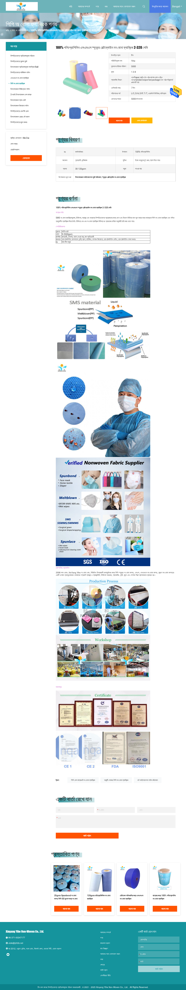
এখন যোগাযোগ (142, 120)
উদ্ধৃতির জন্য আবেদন (160, 6)
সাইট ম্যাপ (103, 969)
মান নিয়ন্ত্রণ (104, 948)
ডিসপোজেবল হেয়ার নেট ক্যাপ (19, 117)
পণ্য (97, 6)
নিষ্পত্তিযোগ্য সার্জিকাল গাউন (20, 72)
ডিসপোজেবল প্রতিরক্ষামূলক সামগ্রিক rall (24, 67)
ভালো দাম (119, 120)
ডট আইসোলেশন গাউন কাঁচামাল (147, 780)
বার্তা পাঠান (87, 835)
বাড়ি (70, 6)
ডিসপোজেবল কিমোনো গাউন (19, 105)
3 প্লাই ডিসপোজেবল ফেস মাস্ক (20, 94)
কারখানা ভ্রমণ (105, 942)
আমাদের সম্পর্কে (84, 6)
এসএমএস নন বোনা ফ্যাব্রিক (19, 78)
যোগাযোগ (26, 158)
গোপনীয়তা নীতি (105, 975)
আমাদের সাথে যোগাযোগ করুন (124, 6)
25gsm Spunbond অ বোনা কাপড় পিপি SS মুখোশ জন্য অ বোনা (65, 897)
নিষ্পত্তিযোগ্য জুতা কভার (18, 122)
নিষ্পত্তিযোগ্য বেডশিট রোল (19, 111)
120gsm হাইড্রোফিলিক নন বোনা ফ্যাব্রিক (98, 897)
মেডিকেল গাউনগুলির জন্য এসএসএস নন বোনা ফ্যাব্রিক (131, 897)
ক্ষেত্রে (102, 964)
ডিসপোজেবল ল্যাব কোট (18, 100)
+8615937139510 (28, 149)
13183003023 (25, 144)
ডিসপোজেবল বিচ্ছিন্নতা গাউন (20, 89)
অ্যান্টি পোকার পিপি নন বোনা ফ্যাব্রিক (116, 780)
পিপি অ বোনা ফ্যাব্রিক (20, 30)
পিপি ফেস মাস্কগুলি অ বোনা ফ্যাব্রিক (83, 780)
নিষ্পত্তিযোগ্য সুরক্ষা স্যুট (18, 61)
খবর (106, 6)
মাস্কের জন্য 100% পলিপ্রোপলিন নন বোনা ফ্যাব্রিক (164, 897)
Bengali (176, 6)
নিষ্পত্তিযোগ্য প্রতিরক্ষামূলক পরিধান (22, 56)
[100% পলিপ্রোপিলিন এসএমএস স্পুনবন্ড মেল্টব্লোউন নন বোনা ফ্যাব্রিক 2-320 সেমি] (66, 878)
